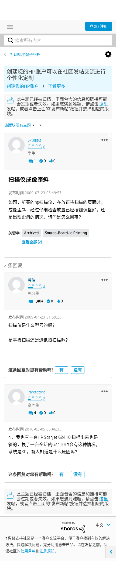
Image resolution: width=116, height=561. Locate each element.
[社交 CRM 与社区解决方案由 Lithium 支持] (73, 527)
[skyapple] (16, 145)
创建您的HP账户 (23, 86)
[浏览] (8, 27)
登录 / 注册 (99, 26)
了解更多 (56, 86)
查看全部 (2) (32, 242)
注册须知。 (48, 551)
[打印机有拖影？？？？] (39, 125)
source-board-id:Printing (66, 232)
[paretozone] (16, 397)
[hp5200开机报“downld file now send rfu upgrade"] (34, 125)
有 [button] (61, 370)
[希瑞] (16, 285)
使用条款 (28, 551)
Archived (31, 232)
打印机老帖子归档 (25, 54)
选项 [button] (108, 54)
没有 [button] (77, 370)
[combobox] (58, 40)
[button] (104, 139)
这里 (103, 104)
